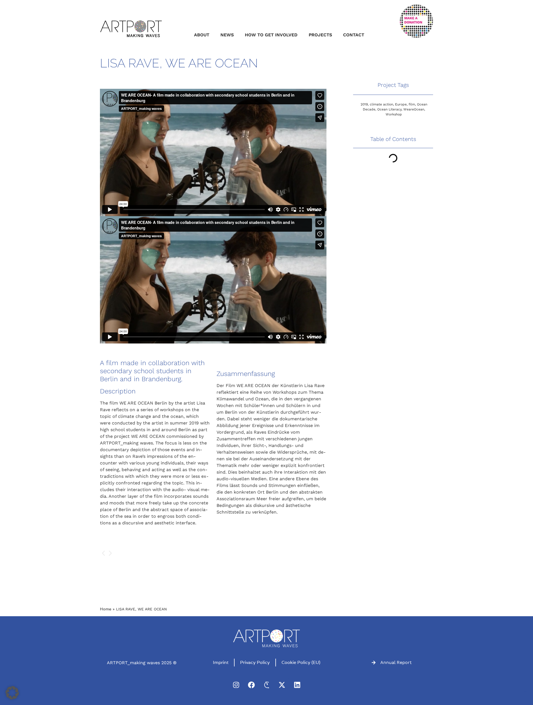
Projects (320, 34)
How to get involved (271, 34)
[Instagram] (236, 685)
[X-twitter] (282, 685)
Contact (353, 34)
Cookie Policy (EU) (300, 662)
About (201, 34)
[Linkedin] (297, 685)
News (227, 34)
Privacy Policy (255, 662)
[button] (103, 553)
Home (105, 609)
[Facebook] (251, 685)
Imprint (220, 662)
